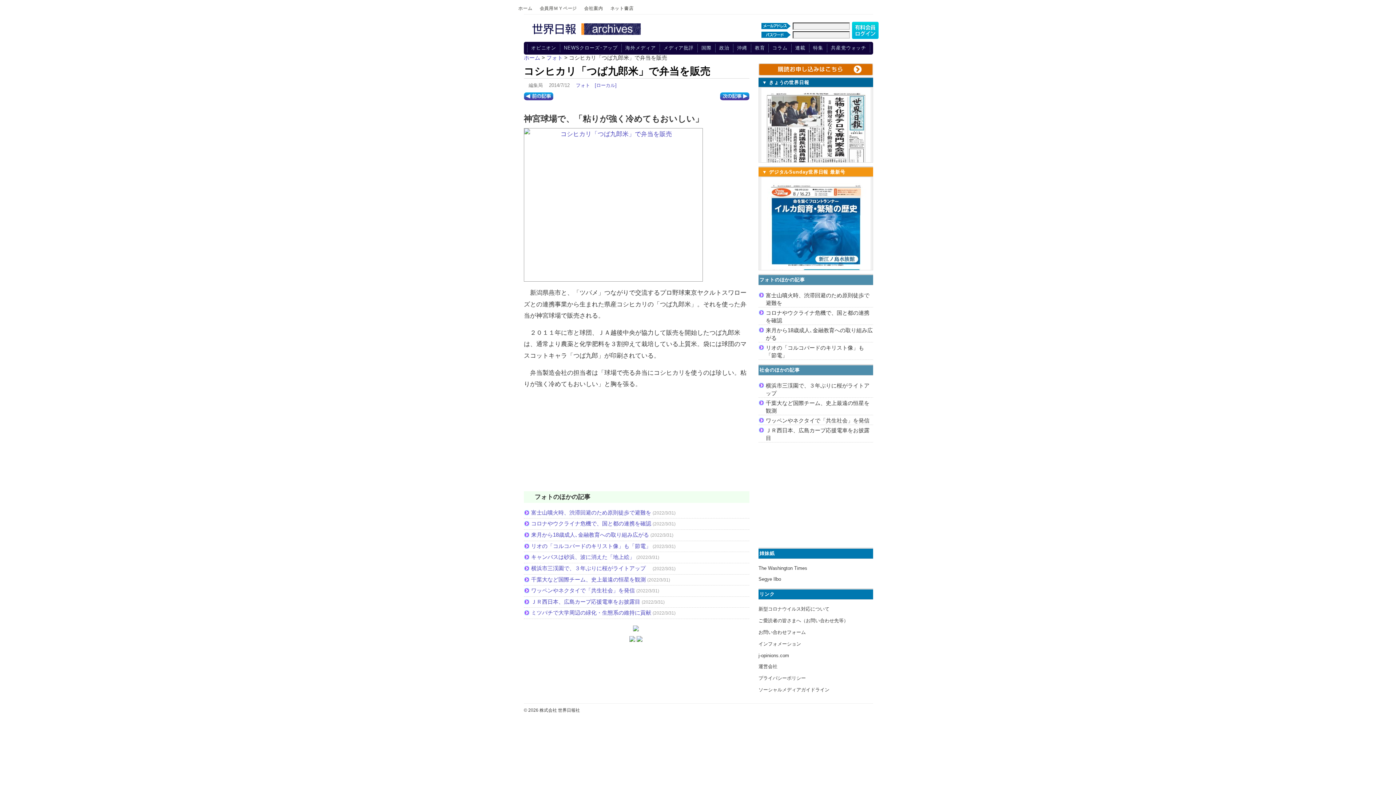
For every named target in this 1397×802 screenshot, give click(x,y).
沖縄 (742, 48)
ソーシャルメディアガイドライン (794, 689)
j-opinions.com (774, 655)
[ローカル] (606, 85)
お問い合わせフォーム (782, 632)
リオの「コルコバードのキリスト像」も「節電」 (591, 546)
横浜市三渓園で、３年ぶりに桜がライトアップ (591, 568)
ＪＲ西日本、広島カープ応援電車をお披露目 (585, 602)
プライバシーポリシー (782, 678)
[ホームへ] (587, 35)
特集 (818, 48)
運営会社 (768, 666)
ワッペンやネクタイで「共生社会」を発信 (583, 590)
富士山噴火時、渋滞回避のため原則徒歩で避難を (591, 512)
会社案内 (593, 8)
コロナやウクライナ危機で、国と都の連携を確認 (591, 523)
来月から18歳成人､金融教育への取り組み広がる (590, 535)
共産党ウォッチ (848, 48)
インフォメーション (780, 644)
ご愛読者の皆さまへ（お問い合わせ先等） (803, 620)
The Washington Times (783, 568)
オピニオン (544, 48)
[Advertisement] (636, 444)
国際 (706, 48)
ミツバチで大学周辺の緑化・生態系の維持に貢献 (591, 613)
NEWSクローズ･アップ (591, 48)
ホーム (525, 8)
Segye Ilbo (770, 579)
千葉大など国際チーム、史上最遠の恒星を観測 (588, 579)
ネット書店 (622, 8)
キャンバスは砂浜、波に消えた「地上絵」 (583, 557)
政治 (724, 48)
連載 (800, 48)
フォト (583, 85)
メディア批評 (679, 48)
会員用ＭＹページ (558, 8)
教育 (760, 48)
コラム (780, 48)
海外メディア (640, 48)
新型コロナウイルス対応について (794, 609)
